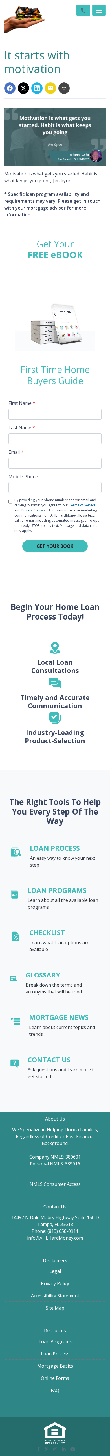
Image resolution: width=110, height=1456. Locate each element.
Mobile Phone (23, 476)
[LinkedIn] (64, 1449)
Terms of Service (82, 505)
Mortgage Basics (55, 1366)
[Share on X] (23, 88)
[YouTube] (72, 1449)
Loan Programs (55, 1341)
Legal (55, 1271)
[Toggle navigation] (99, 10)
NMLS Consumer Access (55, 1184)
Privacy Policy (32, 510)
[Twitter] (46, 1449)
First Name (21, 403)
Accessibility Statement (55, 1296)
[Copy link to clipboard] (64, 88)
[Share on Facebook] (10, 88)
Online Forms (55, 1378)
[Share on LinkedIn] (37, 88)
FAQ (55, 1390)
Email (15, 452)
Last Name (21, 427)
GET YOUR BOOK (55, 546)
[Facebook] (38, 1449)
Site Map (55, 1308)
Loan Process (55, 1354)
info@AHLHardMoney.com (55, 1238)
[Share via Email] (50, 88)
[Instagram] (55, 1449)
